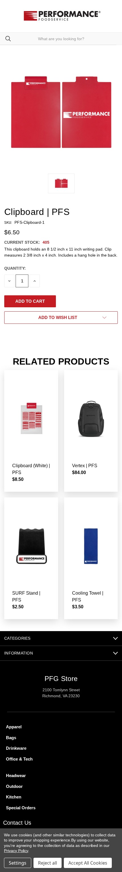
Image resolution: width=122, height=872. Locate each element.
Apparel (14, 726)
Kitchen (13, 796)
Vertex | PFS (84, 465)
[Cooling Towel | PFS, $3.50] (91, 546)
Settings (17, 863)
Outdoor (14, 786)
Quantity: (15, 268)
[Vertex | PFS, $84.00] (91, 418)
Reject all (47, 863)
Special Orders (20, 807)
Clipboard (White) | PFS (31, 469)
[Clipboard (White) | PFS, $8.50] (31, 418)
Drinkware (16, 748)
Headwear (16, 775)
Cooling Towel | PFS (87, 596)
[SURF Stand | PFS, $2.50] (31, 546)
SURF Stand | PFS (26, 596)
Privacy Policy (16, 850)
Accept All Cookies (87, 863)
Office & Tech (19, 759)
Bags (11, 737)
